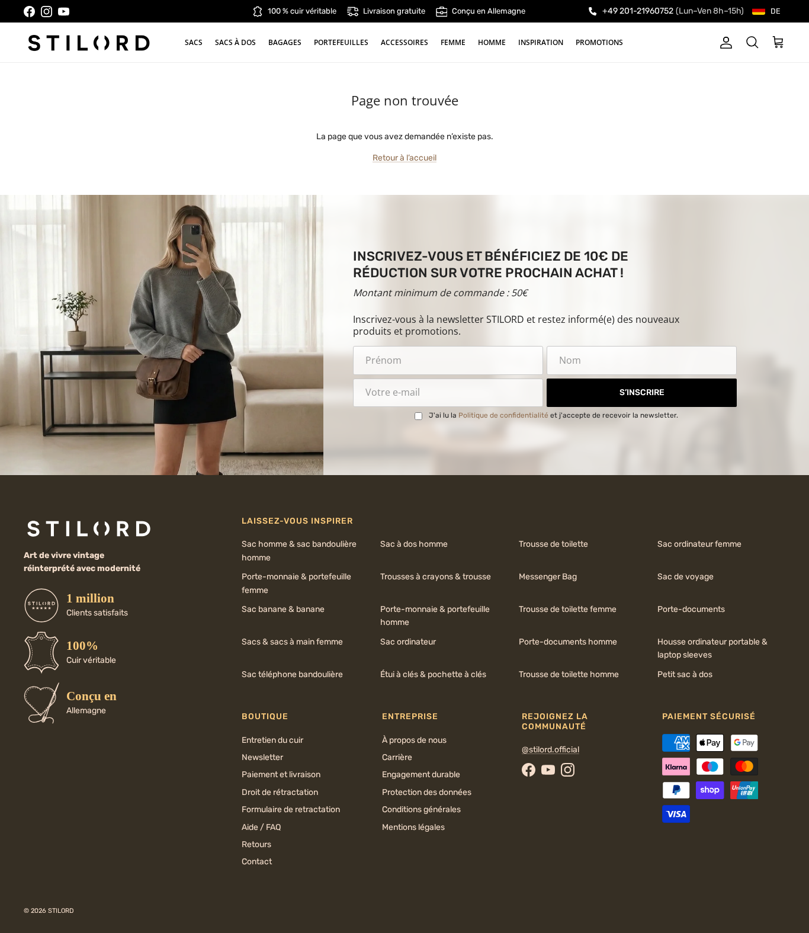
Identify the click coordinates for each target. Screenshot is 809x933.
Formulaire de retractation (291, 809)
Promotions (599, 42)
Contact (257, 862)
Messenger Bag (548, 577)
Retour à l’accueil (404, 158)
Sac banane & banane (283, 609)
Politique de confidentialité (503, 415)
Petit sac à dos (684, 674)
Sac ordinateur (408, 642)
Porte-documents (691, 609)
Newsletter (262, 757)
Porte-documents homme (568, 642)
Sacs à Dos (235, 42)
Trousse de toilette (553, 544)
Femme (453, 42)
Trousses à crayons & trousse (435, 577)
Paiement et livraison (281, 775)
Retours (256, 844)
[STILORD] (89, 42)
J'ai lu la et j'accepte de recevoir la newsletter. (553, 415)
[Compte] (723, 43)
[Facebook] (29, 11)
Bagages (284, 42)
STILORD (61, 911)
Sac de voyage (685, 577)
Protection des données (426, 792)
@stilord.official (550, 750)
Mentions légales (413, 827)
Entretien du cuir (272, 740)
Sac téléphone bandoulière (292, 674)
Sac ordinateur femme (699, 544)
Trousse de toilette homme (569, 674)
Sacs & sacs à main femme (292, 642)
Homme (492, 42)
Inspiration (540, 42)
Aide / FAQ (261, 827)
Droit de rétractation (280, 792)
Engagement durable (421, 775)
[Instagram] (46, 11)
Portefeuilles (341, 42)
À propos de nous (414, 740)
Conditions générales (421, 809)
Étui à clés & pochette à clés (433, 674)
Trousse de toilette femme (568, 609)
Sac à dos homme (414, 544)
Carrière (397, 757)
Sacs (194, 42)
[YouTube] (63, 11)
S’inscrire (641, 392)
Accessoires (404, 42)
